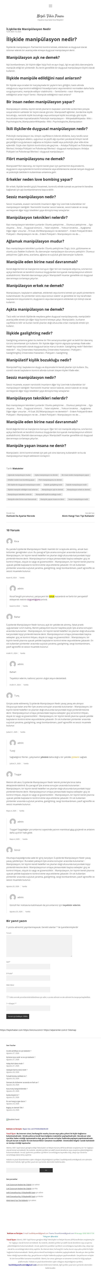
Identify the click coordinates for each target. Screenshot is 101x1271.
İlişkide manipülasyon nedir (76, 485)
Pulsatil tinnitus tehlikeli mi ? (16, 1076)
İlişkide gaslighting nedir (53, 485)
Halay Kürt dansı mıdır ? (15, 1063)
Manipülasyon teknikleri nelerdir (20, 494)
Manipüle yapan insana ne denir (52, 499)
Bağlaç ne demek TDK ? (15, 1108)
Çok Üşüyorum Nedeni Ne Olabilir (19, 1185)
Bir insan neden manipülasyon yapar (75, 475)
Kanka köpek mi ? (12, 1095)
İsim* (8, 962)
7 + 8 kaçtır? (11, 1003)
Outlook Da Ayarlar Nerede (20, 515)
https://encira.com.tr (33, 1030)
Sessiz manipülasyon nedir (78, 499)
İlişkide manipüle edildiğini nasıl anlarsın (23, 489)
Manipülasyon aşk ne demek (52, 489)
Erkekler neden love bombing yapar (21, 480)
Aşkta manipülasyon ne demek (46, 475)
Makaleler (18, 468)
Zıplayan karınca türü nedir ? (16, 1070)
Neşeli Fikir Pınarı (50, 16)
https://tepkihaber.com (11, 1030)
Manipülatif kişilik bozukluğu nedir (48, 494)
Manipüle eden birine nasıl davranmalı (22, 499)
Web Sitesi (10, 985)
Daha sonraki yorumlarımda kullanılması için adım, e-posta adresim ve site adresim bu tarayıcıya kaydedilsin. (49, 997)
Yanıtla (21, 578)
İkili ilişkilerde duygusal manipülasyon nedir (24, 485)
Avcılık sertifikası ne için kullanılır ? (18, 1051)
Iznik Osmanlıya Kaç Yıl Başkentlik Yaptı (20, 1192)
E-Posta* (9, 973)
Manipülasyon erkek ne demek (78, 489)
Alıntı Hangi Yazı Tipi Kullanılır (78, 515)
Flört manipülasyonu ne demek (50, 480)
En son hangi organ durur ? (16, 1101)
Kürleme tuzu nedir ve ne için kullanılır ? (20, 1057)
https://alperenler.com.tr (56, 1030)
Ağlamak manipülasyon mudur (19, 475)
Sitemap (72, 1030)
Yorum (8, 933)
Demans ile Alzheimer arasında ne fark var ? (22, 1082)
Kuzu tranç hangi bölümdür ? (16, 1089)
